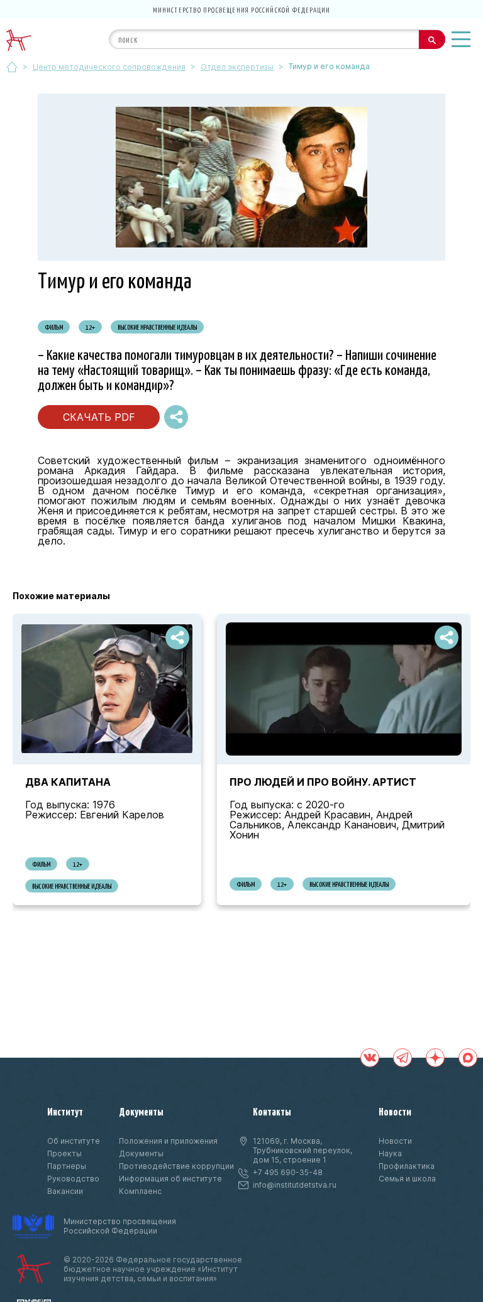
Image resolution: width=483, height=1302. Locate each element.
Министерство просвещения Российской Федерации (242, 9)
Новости (395, 1111)
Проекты (64, 1153)
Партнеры (66, 1166)
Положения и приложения (168, 1141)
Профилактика (407, 1166)
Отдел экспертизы (237, 67)
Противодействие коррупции (176, 1166)
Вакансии (65, 1191)
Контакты (272, 1111)
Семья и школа (407, 1178)
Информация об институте (170, 1178)
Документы (141, 1111)
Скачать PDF (99, 417)
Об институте (73, 1141)
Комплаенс (140, 1191)
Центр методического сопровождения (109, 67)
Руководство (73, 1178)
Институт (65, 1111)
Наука (390, 1153)
